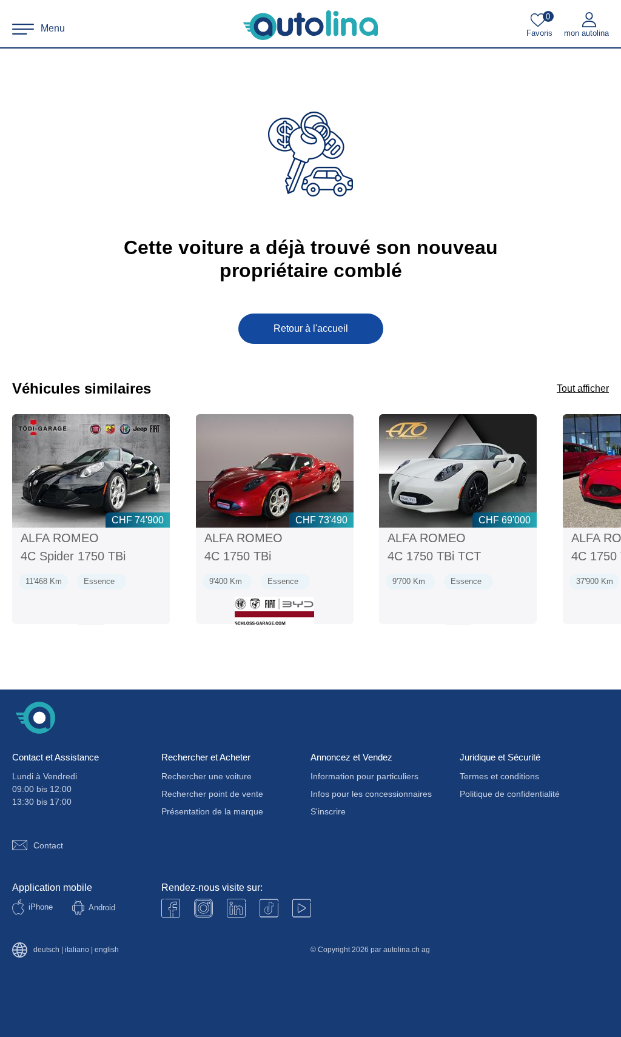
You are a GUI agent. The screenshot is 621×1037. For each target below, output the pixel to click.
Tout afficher (583, 388)
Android (102, 907)
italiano (77, 950)
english (107, 950)
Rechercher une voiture (206, 776)
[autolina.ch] (310, 25)
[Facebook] (170, 908)
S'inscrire (328, 811)
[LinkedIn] (236, 908)
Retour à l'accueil (311, 328)
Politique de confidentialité (510, 794)
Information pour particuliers (364, 776)
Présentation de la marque (212, 811)
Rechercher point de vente (212, 794)
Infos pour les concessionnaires (371, 794)
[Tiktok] (269, 908)
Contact (48, 845)
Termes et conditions (499, 776)
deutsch (46, 950)
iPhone (41, 906)
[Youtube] (203, 908)
